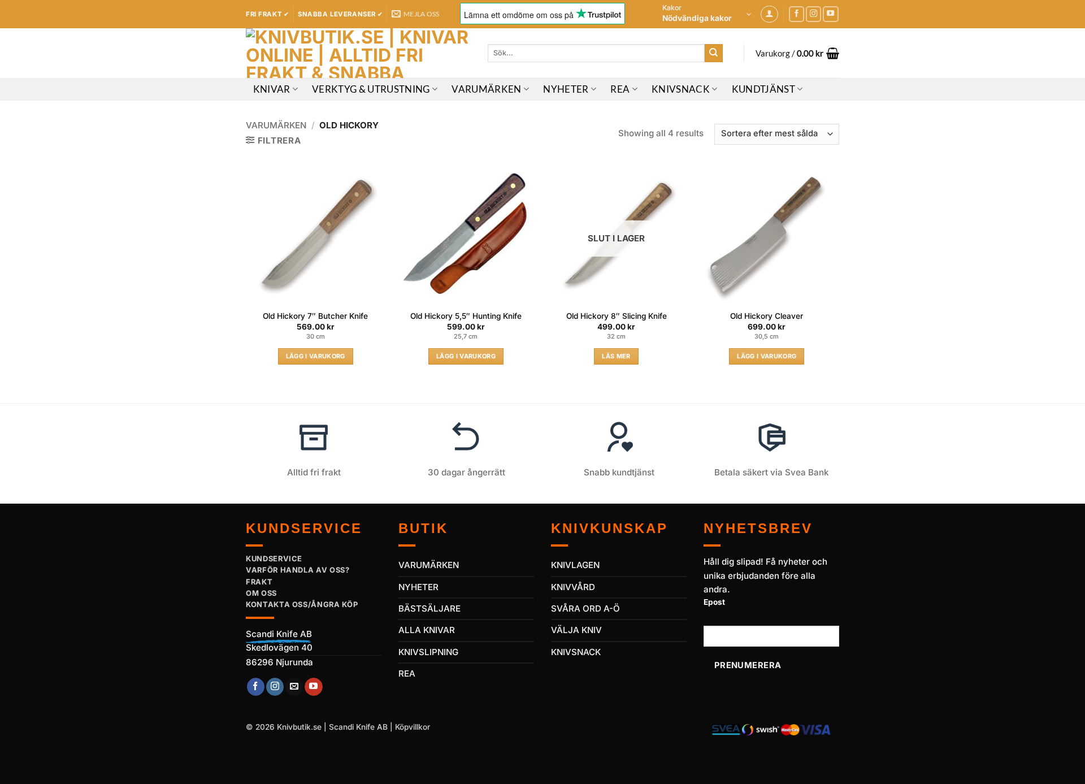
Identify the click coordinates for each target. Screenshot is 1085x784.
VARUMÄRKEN (428, 565)
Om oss (261, 592)
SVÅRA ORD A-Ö (585, 608)
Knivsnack (681, 89)
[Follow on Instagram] (814, 14)
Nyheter (565, 89)
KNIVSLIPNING (428, 652)
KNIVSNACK (576, 652)
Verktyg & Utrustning (371, 89)
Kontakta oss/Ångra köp (302, 604)
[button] (707, 14)
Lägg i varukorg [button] (315, 356)
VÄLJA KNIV (576, 630)
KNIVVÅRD (573, 587)
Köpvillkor (412, 726)
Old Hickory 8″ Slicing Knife (616, 315)
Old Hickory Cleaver (766, 315)
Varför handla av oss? (298, 569)
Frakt (259, 581)
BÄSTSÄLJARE (429, 608)
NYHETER (418, 587)
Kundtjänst (763, 89)
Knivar (271, 89)
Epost (714, 602)
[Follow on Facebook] (797, 14)
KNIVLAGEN (575, 565)
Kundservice (274, 558)
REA (620, 89)
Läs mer (616, 356)
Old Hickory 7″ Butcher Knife (315, 315)
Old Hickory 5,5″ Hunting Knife (466, 315)
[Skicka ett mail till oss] (294, 687)
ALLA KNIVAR (426, 630)
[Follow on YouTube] (831, 14)
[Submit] (714, 53)
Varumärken (486, 89)
